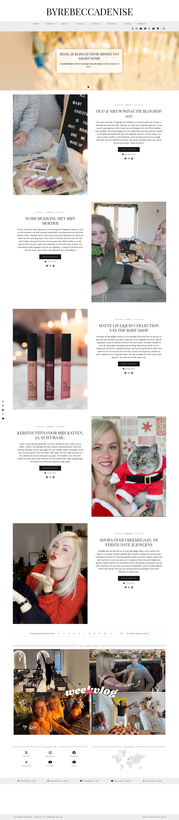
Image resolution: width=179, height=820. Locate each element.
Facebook (90, 781)
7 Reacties (51, 473)
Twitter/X (28, 781)
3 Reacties (130, 583)
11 (111, 633)
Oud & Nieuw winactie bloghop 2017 (129, 113)
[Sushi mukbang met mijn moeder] (128, 252)
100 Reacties (129, 154)
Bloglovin (153, 781)
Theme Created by (154, 817)
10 (105, 633)
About (36, 24)
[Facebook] (145, 28)
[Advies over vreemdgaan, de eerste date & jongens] (50, 573)
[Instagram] (137, 28)
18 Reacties (130, 369)
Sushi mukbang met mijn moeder (50, 221)
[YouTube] (141, 28)
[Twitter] (133, 28)
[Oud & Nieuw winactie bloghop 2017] (50, 144)
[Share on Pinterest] (132, 158)
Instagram (59, 781)
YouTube (122, 781)
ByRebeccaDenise (89, 11)
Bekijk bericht (128, 149)
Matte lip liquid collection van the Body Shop (129, 328)
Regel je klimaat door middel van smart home (89, 56)
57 (122, 633)
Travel (127, 24)
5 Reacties (51, 261)
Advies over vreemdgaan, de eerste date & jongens (128, 542)
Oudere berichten (137, 633)
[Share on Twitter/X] (129, 158)
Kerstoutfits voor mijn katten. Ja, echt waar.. (50, 435)
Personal (112, 24)
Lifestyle (96, 24)
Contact (50, 24)
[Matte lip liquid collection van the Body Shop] (50, 359)
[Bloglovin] (149, 28)
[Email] (153, 28)
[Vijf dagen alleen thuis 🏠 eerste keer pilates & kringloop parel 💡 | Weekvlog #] (89, 692)
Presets (142, 24)
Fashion (80, 24)
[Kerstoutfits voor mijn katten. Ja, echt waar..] (128, 466)
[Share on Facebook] (125, 158)
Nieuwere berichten (43, 633)
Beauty (65, 24)
